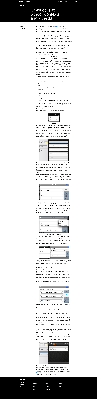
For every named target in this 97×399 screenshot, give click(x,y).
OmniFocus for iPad (51, 371)
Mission (60, 385)
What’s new (48, 389)
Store (76, 1)
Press (60, 386)
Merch (60, 389)
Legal (60, 387)
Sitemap (47, 390)
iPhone (57, 51)
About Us (61, 383)
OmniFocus (66, 25)
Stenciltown (48, 387)
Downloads (35, 390)
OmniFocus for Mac (40, 371)
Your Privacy (61, 382)
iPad (62, 51)
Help (66, 1)
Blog (22, 5)
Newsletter (48, 386)
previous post (55, 26)
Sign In (71, 1)
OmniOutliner (35, 385)
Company (60, 1)
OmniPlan (34, 386)
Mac (54, 51)
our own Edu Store (56, 374)
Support (47, 382)
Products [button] (28, 1)
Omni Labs (35, 389)
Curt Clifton (23, 23)
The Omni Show (49, 385)
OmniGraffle (35, 383)
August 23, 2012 (23, 25)
